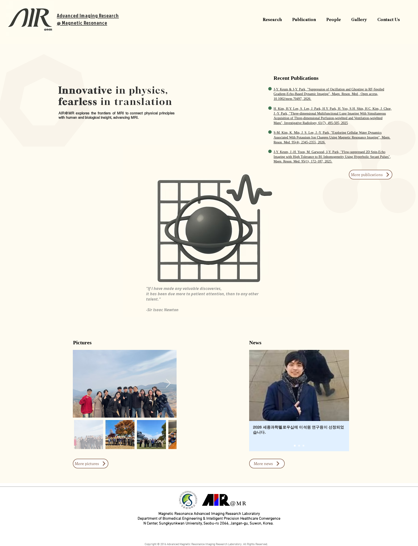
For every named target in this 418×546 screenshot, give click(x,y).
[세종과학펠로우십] (295, 445)
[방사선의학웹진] (303, 445)
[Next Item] (168, 383)
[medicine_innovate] (299, 445)
